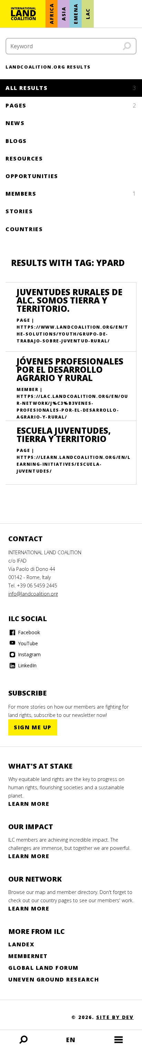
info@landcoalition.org (33, 593)
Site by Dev (115, 1017)
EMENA (75, 13)
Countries (24, 229)
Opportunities (32, 176)
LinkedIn (27, 665)
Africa (51, 13)
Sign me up (33, 727)
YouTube (27, 643)
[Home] (23, 14)
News (15, 123)
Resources (24, 158)
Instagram (29, 654)
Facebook (28, 632)
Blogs (16, 141)
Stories (19, 211)
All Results (71, 88)
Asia (63, 14)
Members (71, 193)
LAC (87, 13)
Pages (71, 105)
